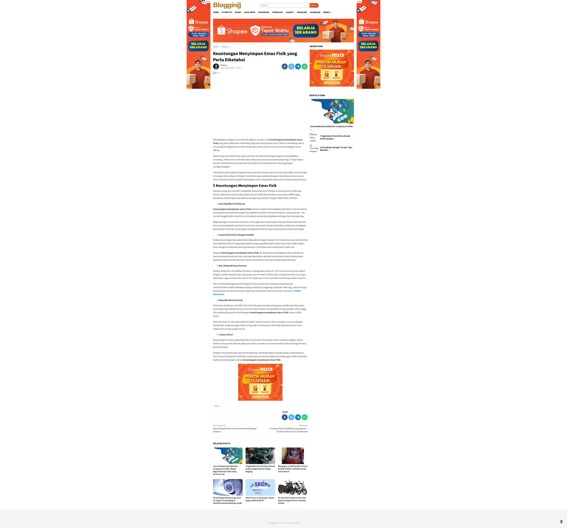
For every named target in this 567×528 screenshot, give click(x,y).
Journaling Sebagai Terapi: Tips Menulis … (336, 148)
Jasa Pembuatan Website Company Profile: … (331, 127)
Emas (217, 406)
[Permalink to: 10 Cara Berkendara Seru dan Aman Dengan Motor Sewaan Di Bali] (293, 487)
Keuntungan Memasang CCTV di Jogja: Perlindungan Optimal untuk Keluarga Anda (227, 500)
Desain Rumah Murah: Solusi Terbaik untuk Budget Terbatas (234, 428)
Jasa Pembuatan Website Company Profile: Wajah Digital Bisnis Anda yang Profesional (225, 470)
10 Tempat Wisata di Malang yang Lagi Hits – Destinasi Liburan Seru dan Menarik (288, 428)
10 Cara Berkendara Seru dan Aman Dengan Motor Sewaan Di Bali (292, 500)
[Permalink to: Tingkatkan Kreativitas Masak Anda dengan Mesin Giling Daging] (260, 456)
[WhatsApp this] (305, 66)
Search (314, 5)
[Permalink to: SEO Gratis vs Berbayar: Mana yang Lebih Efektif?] (260, 487)
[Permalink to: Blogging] (216, 66)
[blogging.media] (227, 5)
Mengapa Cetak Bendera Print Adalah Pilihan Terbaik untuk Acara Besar (292, 469)
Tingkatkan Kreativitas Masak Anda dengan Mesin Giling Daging (260, 469)
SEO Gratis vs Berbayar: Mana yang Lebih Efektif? (260, 499)
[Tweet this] (291, 66)
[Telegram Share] (298, 66)
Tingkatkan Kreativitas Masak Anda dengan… (335, 137)
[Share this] (285, 66)
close (208, 1)
